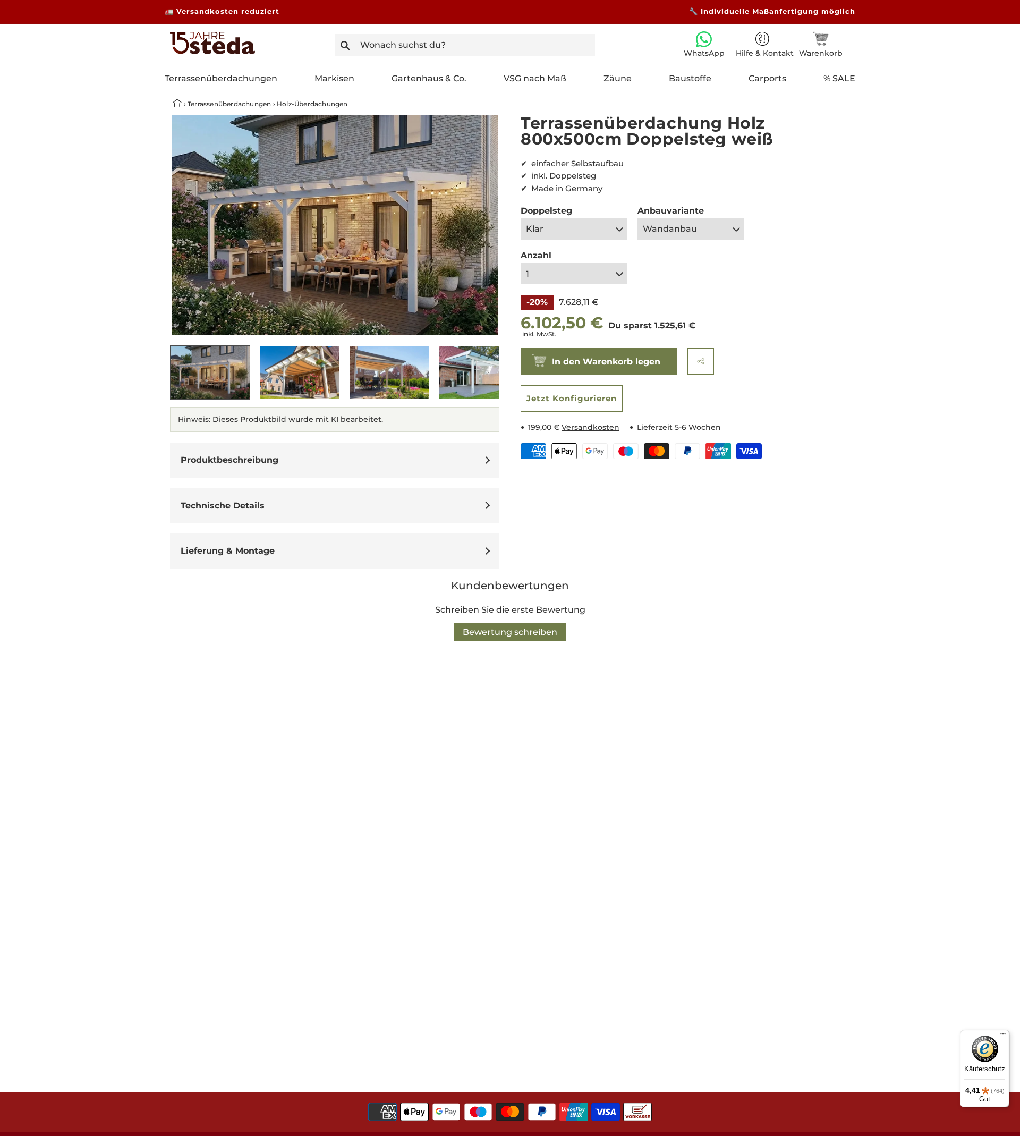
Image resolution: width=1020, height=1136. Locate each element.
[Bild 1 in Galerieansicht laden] (210, 372)
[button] (700, 361)
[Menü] (1003, 1036)
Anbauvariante (671, 211)
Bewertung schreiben (510, 632)
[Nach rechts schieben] (487, 372)
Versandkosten (590, 427)
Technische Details (223, 506)
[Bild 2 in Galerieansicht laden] (299, 372)
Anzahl (536, 255)
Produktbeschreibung (229, 460)
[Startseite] (212, 51)
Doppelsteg (546, 211)
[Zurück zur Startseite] (178, 104)
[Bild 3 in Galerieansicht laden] (389, 372)
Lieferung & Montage (228, 551)
